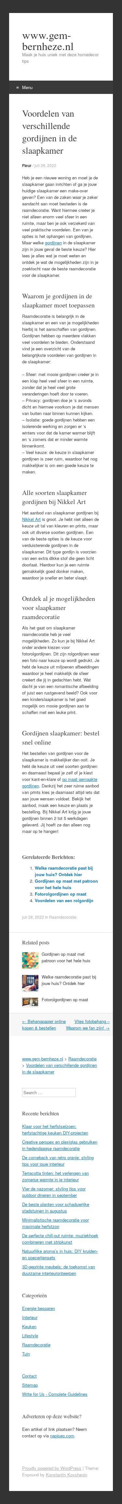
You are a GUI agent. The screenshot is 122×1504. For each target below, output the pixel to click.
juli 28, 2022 (45, 165)
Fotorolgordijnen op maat (60, 894)
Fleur (27, 165)
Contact (29, 1376)
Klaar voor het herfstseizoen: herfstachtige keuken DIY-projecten (55, 1129)
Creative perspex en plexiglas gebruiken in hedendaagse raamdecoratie (59, 1145)
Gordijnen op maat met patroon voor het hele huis (66, 884)
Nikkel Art (31, 519)
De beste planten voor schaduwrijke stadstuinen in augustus (55, 1207)
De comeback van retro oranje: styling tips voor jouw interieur (58, 1160)
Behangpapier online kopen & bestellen (44, 1024)
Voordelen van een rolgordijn (64, 900)
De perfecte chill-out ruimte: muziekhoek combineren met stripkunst (60, 1238)
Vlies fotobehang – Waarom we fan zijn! (88, 1024)
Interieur (29, 1317)
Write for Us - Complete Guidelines (55, 1394)
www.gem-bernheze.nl (48, 40)
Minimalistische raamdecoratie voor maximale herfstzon (55, 1223)
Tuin (26, 1354)
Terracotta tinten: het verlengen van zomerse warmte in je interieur (55, 1176)
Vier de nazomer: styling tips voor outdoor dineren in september (54, 1192)
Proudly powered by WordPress (51, 1468)
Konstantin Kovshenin (66, 1475)
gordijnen (53, 243)
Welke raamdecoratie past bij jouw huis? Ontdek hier (64, 871)
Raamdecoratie (62, 917)
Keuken (29, 1326)
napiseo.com (62, 1436)
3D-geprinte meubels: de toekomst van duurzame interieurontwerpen (58, 1270)
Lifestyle (30, 1335)
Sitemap (30, 1385)
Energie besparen (38, 1308)
